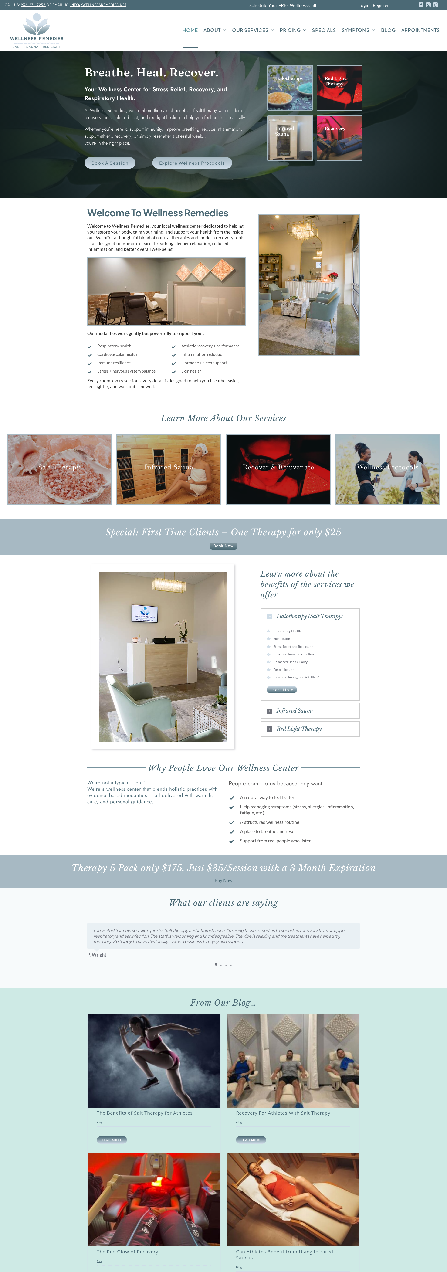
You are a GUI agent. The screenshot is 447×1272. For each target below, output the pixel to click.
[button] (310, 616)
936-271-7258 (33, 5)
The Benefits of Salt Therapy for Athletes (145, 1113)
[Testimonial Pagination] (216, 964)
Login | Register (374, 5)
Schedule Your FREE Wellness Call (282, 5)
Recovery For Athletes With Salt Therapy (283, 1113)
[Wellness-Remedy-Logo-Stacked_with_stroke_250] (36, 14)
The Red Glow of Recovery (127, 1251)
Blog (99, 1122)
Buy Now (224, 880)
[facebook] (421, 4)
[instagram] (428, 4)
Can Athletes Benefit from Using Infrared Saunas (284, 1254)
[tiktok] (435, 4)
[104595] (223, 544)
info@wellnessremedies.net (98, 5)
